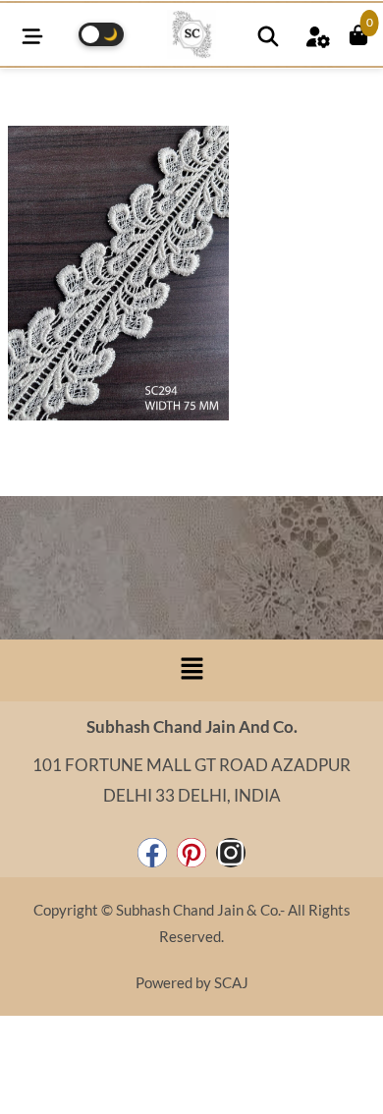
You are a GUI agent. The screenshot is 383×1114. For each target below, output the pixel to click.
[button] (191, 670)
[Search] (268, 34)
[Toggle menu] (32, 34)
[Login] (317, 34)
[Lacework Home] (191, 34)
